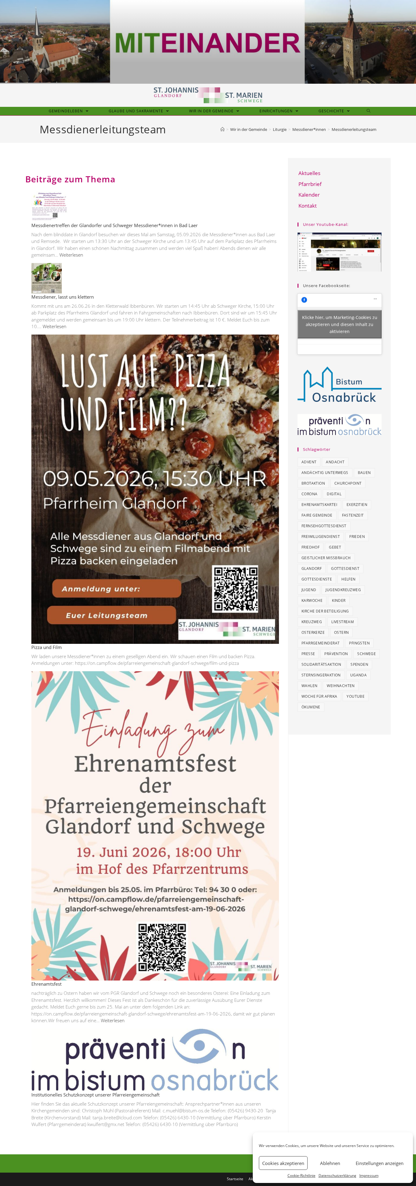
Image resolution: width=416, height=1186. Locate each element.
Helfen (348, 579)
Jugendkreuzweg (343, 589)
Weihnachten (340, 685)
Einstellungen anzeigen (380, 1163)
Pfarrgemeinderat (320, 643)
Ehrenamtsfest (46, 984)
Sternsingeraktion (321, 675)
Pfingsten (359, 643)
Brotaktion (313, 483)
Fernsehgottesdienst (324, 525)
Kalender (309, 194)
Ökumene (310, 707)
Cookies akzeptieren (283, 1163)
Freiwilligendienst (320, 536)
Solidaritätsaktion (321, 664)
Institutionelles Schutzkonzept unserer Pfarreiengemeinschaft (95, 1095)
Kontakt (307, 205)
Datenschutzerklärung (337, 1175)
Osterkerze (313, 632)
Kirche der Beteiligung (325, 611)
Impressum (369, 1175)
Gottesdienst (345, 568)
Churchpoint (347, 483)
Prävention (336, 653)
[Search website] (368, 111)
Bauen (364, 472)
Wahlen (309, 685)
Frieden (357, 536)
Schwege (366, 653)
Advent (308, 462)
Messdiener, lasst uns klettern (62, 297)
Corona (309, 494)
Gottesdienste (316, 579)
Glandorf (311, 568)
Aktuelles (309, 173)
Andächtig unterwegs (324, 472)
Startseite (235, 1178)
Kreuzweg (311, 621)
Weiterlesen (71, 255)
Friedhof (310, 547)
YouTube (356, 696)
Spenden (359, 664)
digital (334, 494)
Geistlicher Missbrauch (326, 557)
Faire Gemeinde (317, 515)
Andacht (335, 462)
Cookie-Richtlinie (301, 1175)
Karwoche (312, 600)
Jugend (308, 589)
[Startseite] (222, 129)
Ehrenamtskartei (319, 504)
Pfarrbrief (310, 184)
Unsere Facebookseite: (326, 285)
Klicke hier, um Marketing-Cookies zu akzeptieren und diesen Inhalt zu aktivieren (339, 324)
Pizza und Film (46, 647)
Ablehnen (330, 1163)
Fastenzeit (353, 515)
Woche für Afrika (319, 696)
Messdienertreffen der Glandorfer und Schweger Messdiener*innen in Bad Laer (114, 225)
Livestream (342, 621)
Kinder (338, 600)
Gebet (335, 547)
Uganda (358, 675)
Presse (308, 653)
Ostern (341, 632)
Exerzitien (357, 504)
